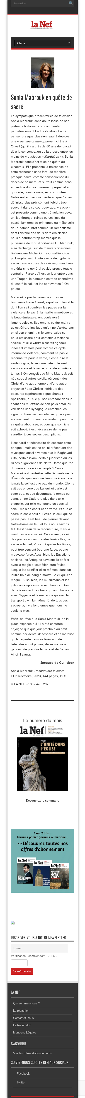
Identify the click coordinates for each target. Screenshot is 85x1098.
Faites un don (22, 1025)
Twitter (21, 1082)
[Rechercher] (71, 3)
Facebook (23, 1073)
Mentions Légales (24, 1032)
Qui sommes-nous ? (26, 1003)
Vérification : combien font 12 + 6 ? (34, 956)
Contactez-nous (23, 1018)
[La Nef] (42, 25)
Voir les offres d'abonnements (32, 1053)
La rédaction (21, 1010)
